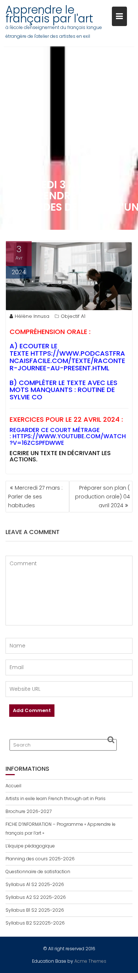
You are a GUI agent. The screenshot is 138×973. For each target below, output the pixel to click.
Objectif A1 (73, 316)
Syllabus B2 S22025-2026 (35, 923)
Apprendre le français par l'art (49, 14)
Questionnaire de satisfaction (38, 871)
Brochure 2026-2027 (29, 811)
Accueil (13, 786)
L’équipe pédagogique (30, 846)
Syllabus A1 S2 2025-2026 (35, 884)
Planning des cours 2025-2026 (40, 859)
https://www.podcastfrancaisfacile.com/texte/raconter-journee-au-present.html (67, 361)
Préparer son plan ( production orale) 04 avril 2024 (102, 496)
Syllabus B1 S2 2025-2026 (35, 910)
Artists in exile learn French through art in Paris (56, 798)
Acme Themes (90, 961)
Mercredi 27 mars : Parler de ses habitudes (35, 496)
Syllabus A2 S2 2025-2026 (36, 897)
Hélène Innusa (32, 316)
